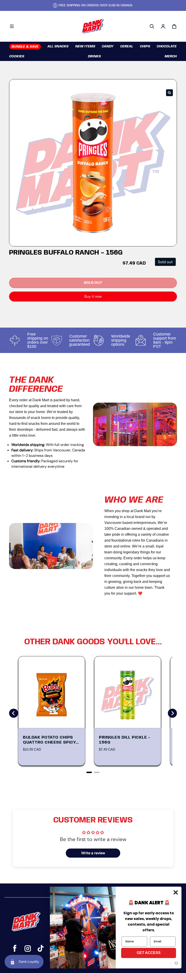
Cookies (16, 56)
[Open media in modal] (169, 92)
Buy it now (93, 296)
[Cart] (174, 26)
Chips (145, 46)
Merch (171, 56)
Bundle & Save (25, 47)
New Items (85, 46)
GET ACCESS (149, 953)
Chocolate (167, 46)
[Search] (152, 26)
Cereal (126, 46)
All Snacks (58, 46)
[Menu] (12, 26)
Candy (108, 46)
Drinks (94, 56)
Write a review (93, 853)
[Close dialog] (176, 892)
